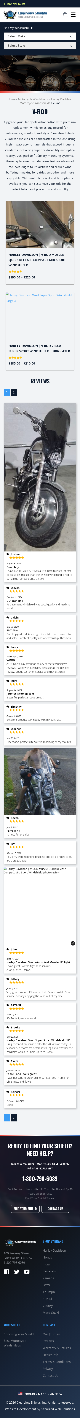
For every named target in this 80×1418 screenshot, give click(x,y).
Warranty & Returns (57, 1348)
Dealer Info (50, 1355)
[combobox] (40, 36)
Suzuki (47, 1299)
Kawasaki (49, 1271)
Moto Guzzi (51, 1313)
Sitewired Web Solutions (58, 1409)
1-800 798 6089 (14, 4)
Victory (48, 1306)
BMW (46, 1285)
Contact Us (55, 1208)
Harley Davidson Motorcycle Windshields (46, 101)
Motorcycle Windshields (33, 99)
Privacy (48, 1369)
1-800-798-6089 (40, 1178)
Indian (47, 1264)
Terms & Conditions (57, 1362)
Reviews (48, 1341)
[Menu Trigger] (73, 14)
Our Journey (51, 1334)
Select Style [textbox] (16, 46)
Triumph (49, 1292)
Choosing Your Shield (19, 1334)
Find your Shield (25, 1208)
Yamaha (48, 1278)
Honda (47, 1257)
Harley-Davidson (54, 1250)
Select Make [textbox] (16, 36)
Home (11, 99)
